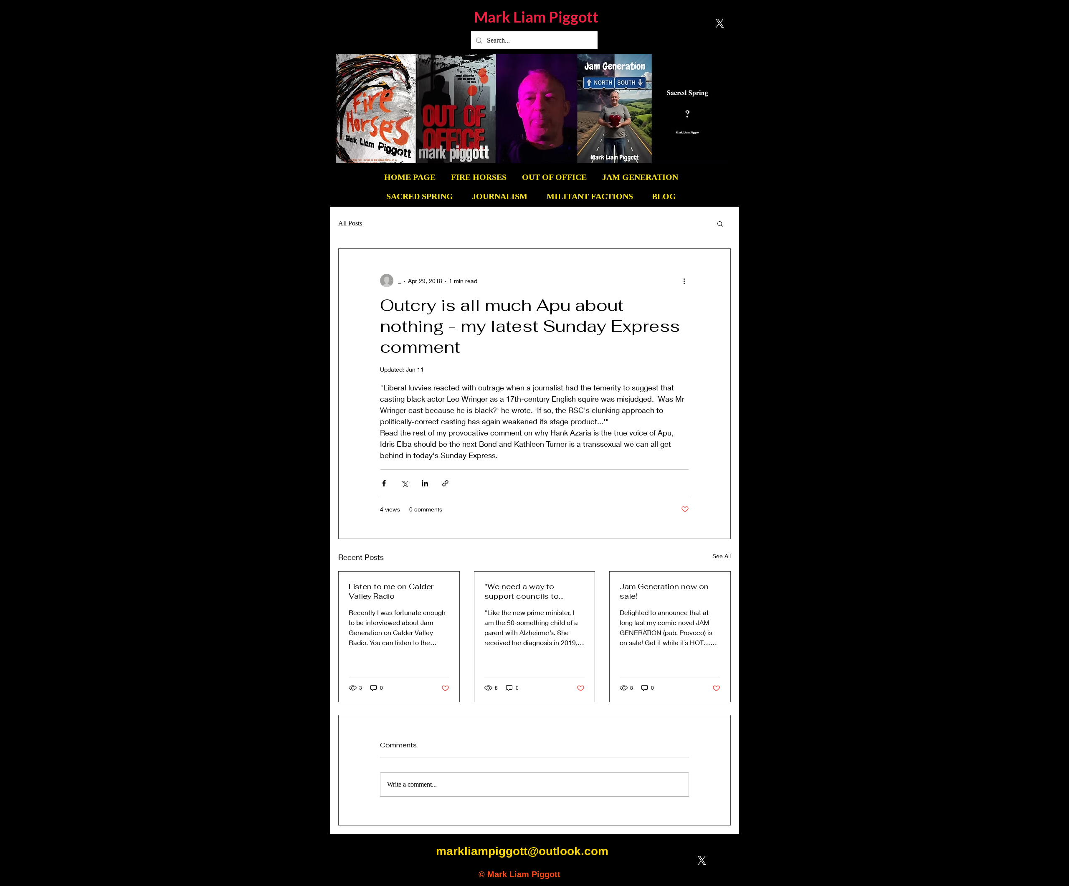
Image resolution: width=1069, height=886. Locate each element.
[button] (720, 223)
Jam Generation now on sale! (664, 591)
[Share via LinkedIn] (425, 483)
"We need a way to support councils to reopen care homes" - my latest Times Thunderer (531, 591)
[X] (719, 23)
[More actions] (684, 281)
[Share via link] (445, 483)
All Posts (350, 223)
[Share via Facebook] (384, 483)
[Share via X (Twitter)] (404, 483)
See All (721, 555)
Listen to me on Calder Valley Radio (391, 591)
